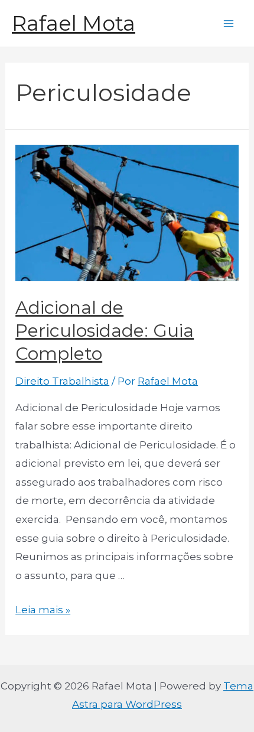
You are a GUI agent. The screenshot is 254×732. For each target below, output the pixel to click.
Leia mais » (42, 610)
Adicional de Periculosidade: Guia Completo (104, 331)
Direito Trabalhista (62, 381)
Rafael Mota (73, 23)
